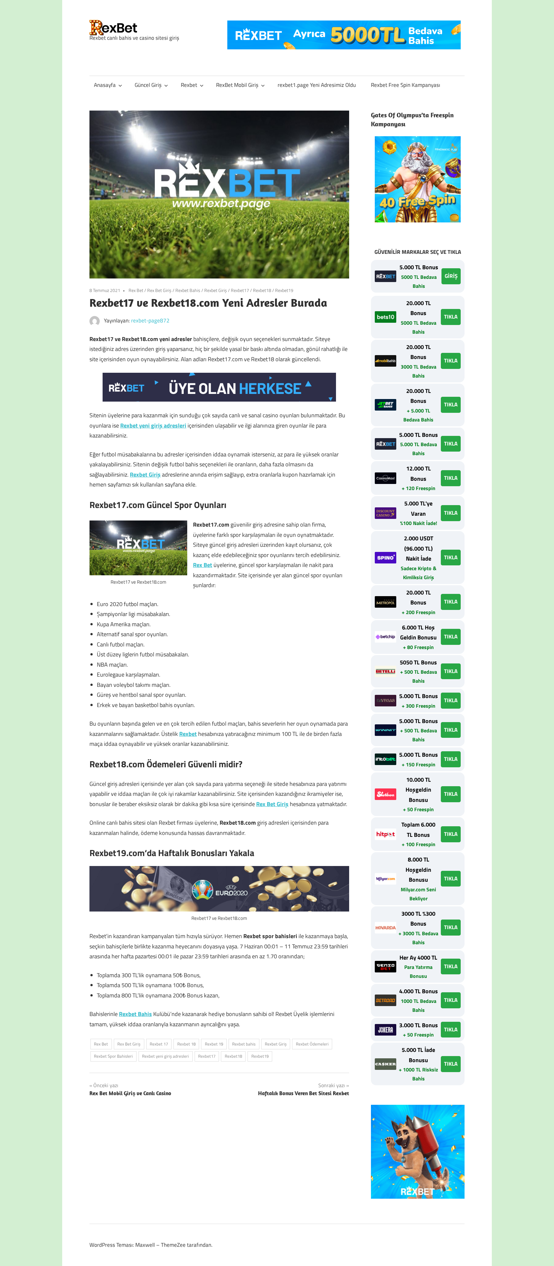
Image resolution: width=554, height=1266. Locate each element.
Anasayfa (105, 85)
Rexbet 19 (214, 1044)
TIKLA (450, 316)
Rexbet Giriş (215, 290)
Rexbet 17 (159, 1044)
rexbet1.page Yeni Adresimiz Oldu (317, 85)
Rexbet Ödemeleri (312, 1044)
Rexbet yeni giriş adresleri (153, 425)
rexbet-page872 (150, 320)
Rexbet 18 (186, 1044)
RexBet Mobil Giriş (237, 85)
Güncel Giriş (148, 85)
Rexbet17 (240, 290)
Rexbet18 (262, 290)
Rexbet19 (284, 290)
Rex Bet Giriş (159, 290)
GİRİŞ (451, 276)
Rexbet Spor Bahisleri (113, 1056)
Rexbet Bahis (187, 290)
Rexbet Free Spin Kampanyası (405, 85)
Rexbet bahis (244, 1044)
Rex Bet (136, 290)
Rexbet (189, 85)
